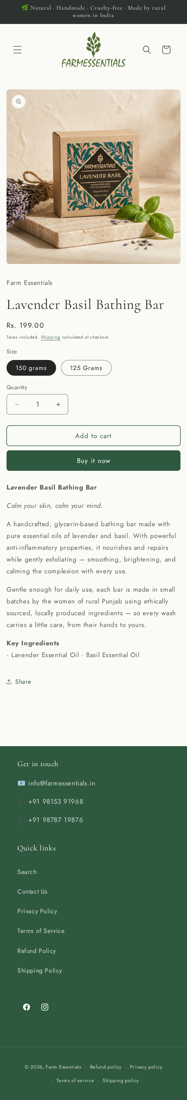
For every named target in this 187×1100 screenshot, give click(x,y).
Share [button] (23, 681)
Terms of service (75, 1080)
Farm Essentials (63, 1066)
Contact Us (32, 891)
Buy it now (93, 461)
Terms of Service (41, 930)
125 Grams (86, 367)
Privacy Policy (37, 911)
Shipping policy (121, 1080)
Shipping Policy (39, 970)
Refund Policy (36, 950)
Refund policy (106, 1066)
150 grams (31, 367)
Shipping (50, 337)
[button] (17, 49)
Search (27, 871)
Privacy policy (146, 1066)
